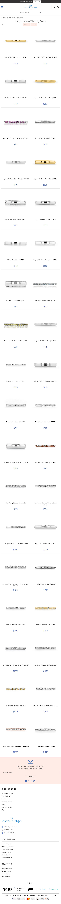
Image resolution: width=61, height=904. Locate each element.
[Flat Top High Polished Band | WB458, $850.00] (45, 365)
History (3, 804)
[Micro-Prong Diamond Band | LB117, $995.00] (15, 486)
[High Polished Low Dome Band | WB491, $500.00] (45, 162)
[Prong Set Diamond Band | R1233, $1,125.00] (45, 608)
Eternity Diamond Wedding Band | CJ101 (15, 543)
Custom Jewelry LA (7, 857)
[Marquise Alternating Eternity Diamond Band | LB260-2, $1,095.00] (15, 567)
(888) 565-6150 (8, 829)
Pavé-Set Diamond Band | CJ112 (15, 422)
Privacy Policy (42, 896)
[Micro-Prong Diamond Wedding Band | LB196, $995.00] (45, 486)
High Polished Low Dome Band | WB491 (45, 179)
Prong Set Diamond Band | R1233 (45, 624)
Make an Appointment (8, 846)
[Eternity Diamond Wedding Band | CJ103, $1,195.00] (45, 689)
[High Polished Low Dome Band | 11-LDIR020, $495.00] (15, 162)
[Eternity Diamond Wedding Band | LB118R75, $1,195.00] (15, 730)
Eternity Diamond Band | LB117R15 (45, 462)
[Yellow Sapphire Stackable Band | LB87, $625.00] (15, 324)
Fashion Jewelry (6, 874)
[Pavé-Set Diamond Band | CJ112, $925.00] (15, 405)
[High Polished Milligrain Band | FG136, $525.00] (15, 203)
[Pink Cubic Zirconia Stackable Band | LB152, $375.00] (15, 122)
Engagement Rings (7, 868)
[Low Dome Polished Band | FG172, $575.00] (15, 284)
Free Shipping (5, 799)
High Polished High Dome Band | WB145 (16, 462)
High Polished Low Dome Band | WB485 (45, 98)
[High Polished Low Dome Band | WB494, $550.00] (45, 243)
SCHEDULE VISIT (37, 1)
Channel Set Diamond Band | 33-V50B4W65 (16, 665)
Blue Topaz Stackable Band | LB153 (45, 300)
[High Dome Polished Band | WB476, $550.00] (45, 203)
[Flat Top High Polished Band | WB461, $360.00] (15, 81)
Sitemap (53, 896)
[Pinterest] (28, 781)
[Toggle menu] (2, 7)
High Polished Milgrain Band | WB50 (45, 138)
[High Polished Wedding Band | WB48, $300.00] (15, 41)
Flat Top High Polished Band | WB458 (45, 381)
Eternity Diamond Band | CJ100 (15, 381)
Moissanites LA (6, 855)
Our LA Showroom (7, 844)
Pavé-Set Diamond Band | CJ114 (45, 746)
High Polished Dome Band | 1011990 (45, 341)
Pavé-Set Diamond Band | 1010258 (45, 584)
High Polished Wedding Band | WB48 (16, 57)
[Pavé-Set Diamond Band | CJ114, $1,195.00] (45, 730)
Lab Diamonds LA (6, 852)
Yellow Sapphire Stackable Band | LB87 (15, 341)
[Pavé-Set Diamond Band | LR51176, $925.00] (45, 405)
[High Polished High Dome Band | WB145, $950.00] (15, 446)
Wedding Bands (6, 871)
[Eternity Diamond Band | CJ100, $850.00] (15, 365)
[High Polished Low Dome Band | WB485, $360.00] (45, 81)
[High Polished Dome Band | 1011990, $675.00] (45, 324)
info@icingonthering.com (11, 827)
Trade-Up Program (7, 801)
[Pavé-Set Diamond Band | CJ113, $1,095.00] (15, 608)
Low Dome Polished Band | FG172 (16, 300)
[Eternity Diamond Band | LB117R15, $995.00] (45, 446)
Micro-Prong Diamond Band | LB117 (15, 503)
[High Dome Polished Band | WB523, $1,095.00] (45, 527)
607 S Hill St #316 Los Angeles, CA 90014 (10, 833)
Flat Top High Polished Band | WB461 (16, 98)
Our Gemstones (6, 876)
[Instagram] (34, 781)
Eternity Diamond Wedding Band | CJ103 (45, 705)
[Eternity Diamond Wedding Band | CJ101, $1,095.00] (15, 527)
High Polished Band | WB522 (15, 260)
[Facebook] (31, 781)
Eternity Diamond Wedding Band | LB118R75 (16, 746)
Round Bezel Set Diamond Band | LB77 (45, 665)
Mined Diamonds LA (7, 849)
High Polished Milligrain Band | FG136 (16, 219)
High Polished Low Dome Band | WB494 (45, 260)
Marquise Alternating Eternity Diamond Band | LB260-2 (15, 585)
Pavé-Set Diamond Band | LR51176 (45, 422)
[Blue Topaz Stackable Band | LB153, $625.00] (45, 284)
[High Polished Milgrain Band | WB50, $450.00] (45, 122)
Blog (3, 810)
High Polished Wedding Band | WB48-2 (45, 57)
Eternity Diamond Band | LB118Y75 (16, 705)
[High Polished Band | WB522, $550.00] (15, 243)
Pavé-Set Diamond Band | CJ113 (15, 624)
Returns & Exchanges (7, 793)
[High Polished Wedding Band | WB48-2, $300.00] (45, 41)
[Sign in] (53, 7)
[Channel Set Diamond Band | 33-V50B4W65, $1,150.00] (15, 648)
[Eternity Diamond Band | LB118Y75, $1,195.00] (15, 689)
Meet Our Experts (6, 796)
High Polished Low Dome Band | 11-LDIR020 (16, 179)
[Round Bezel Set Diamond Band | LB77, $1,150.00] (45, 648)
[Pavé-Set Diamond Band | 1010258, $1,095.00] (45, 567)
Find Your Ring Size (7, 807)
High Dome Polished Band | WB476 (45, 219)
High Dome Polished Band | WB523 (45, 543)
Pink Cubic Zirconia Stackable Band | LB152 (15, 138)
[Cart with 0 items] (58, 7)
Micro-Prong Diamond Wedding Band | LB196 (45, 504)
